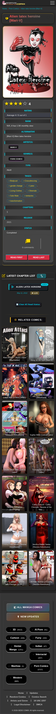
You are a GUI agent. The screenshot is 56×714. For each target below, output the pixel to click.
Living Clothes (16, 191)
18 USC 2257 (40, 700)
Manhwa (17, 666)
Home (4, 9)
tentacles (29, 196)
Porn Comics (14, 9)
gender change (16, 186)
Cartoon (17, 638)
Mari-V (13, 147)
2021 (9, 222)
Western (17, 679)
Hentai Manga (16, 648)
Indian (41, 646)
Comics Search (39, 697)
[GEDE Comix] (12, 3)
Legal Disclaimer (22, 704)
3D (17, 629)
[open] (52, 2)
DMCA (39, 704)
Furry (41, 638)
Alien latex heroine (28, 286)
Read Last (39, 257)
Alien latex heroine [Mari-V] (31, 9)
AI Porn (40, 629)
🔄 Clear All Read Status (28, 304)
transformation (16, 201)
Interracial (41, 656)
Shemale (33, 191)
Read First (16, 257)
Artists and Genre (19, 700)
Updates (34, 693)
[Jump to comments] (28, 241)
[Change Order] (41, 276)
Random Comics (18, 697)
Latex (32, 186)
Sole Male (14, 196)
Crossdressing (31, 181)
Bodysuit (14, 181)
